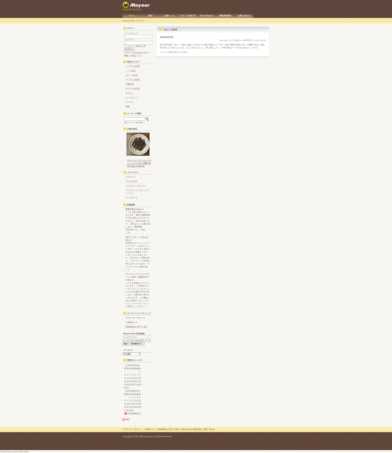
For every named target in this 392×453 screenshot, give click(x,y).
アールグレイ (132, 198)
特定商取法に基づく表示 (136, 327)
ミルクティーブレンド (135, 186)
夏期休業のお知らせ (134, 209)
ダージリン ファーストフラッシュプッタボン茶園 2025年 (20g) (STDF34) (139, 163)
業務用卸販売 (225, 15)
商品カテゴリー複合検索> (134, 122)
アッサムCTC (132, 181)
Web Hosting (24, 451)
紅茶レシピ (169, 15)
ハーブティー (132, 97)
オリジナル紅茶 (132, 88)
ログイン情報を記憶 (136, 46)
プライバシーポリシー (135, 318)
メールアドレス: (130, 337)
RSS (127, 419)
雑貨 (128, 106)
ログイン (141, 21)
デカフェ (130, 93)
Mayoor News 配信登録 (191, 429)
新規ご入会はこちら (133, 55)
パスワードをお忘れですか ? (137, 53)
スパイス (130, 102)
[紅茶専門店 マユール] (136, 6)
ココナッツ (131, 177)
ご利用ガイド (132, 322)
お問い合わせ (244, 15)
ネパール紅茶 (132, 75)
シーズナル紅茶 (132, 66)
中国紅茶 (130, 84)
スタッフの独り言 (188, 15)
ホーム (132, 15)
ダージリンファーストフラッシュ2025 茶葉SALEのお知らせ (137, 277)
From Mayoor (206, 15)
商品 (151, 15)
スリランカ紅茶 (132, 80)
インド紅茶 (131, 71)
